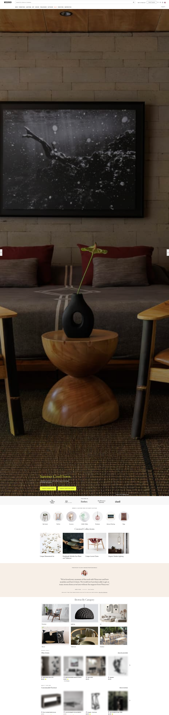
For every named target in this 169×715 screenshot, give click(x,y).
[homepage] (8, 2)
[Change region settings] (165, 2)
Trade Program (151, 2)
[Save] (59, 658)
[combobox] (75, 2)
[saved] (160, 2)
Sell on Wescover (142, 2)
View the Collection (103, 592)
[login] (158, 2)
